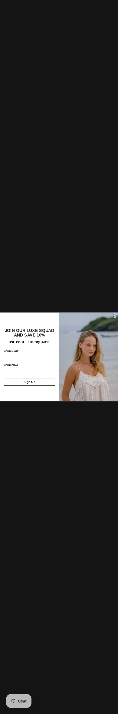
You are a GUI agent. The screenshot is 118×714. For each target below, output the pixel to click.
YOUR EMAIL (11, 365)
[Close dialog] (114, 315)
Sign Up (29, 381)
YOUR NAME (11, 351)
